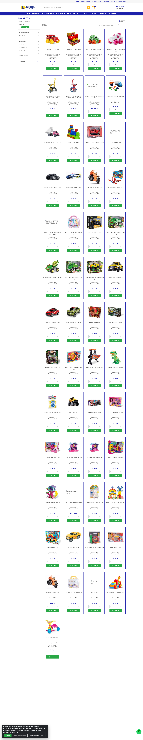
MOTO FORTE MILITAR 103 (52, 368)
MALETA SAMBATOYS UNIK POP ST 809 (73, 233)
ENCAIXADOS (22, 44)
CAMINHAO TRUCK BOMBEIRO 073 (94, 143)
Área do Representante (119, 1)
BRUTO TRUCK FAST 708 (94, 413)
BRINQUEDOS (22, 35)
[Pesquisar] (88, 7)
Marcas (22, 61)
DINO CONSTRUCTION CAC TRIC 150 (74, 278)
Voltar (122, 21)
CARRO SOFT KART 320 (52, 50)
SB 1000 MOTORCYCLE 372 (94, 188)
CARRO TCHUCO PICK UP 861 (52, 413)
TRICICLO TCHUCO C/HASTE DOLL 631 (94, 97)
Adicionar (53, 68)
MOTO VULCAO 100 (94, 323)
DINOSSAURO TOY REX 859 (115, 368)
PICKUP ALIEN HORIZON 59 (115, 278)
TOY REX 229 (94, 593)
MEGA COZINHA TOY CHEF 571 (73, 503)
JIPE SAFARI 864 (73, 413)
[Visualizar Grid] (43, 25)
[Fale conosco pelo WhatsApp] (138, 731)
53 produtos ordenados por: (106, 25)
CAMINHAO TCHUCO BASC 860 (115, 96)
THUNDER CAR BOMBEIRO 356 (115, 593)
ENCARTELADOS (22, 47)
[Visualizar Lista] (46, 25)
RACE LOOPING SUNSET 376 (115, 188)
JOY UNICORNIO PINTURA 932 (94, 503)
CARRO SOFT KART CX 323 (73, 50)
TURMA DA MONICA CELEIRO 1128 (115, 503)
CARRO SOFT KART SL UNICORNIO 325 (115, 50)
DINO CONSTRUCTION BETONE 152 (52, 278)
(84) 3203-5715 (120, 8)
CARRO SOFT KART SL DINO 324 (95, 50)
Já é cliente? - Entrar (84, 1)
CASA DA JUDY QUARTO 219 (94, 458)
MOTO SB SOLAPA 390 (52, 593)
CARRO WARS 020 (116, 143)
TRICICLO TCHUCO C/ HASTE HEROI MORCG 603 (52, 97)
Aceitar (8, 735)
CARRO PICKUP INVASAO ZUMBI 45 (95, 278)
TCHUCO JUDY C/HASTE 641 (52, 638)
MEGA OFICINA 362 (115, 548)
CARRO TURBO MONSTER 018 (52, 188)
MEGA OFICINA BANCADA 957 (94, 368)
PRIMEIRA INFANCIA (23, 55)
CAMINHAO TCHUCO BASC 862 (52, 143)
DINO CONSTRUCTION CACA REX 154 (116, 233)
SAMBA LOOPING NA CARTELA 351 (94, 548)
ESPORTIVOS (22, 50)
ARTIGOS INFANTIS (24, 32)
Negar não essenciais (20, 735)
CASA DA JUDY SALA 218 (53, 458)
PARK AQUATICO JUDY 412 (115, 458)
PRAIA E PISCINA (22, 53)
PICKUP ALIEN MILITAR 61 (73, 323)
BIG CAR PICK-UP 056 (74, 548)
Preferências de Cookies (36, 735)
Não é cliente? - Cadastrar (101, 1)
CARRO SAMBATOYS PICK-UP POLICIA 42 (52, 233)
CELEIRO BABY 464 (52, 548)
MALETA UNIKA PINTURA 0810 (73, 593)
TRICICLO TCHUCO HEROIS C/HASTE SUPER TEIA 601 (73, 97)
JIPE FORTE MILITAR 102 (115, 323)
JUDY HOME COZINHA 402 (115, 413)
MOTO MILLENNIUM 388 (94, 233)
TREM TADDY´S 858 (73, 143)
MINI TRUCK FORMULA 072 (73, 188)
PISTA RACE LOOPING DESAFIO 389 (73, 368)
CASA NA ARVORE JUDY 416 (52, 503)
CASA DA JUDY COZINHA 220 (73, 458)
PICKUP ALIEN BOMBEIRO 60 (52, 323)
